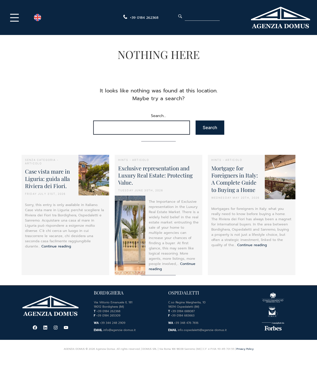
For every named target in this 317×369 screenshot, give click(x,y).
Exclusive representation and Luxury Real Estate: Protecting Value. (155, 175)
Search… (158, 115)
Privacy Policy (245, 349)
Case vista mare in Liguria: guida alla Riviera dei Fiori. (47, 178)
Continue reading (56, 246)
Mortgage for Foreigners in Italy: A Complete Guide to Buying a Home (234, 178)
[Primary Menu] (15, 17)
